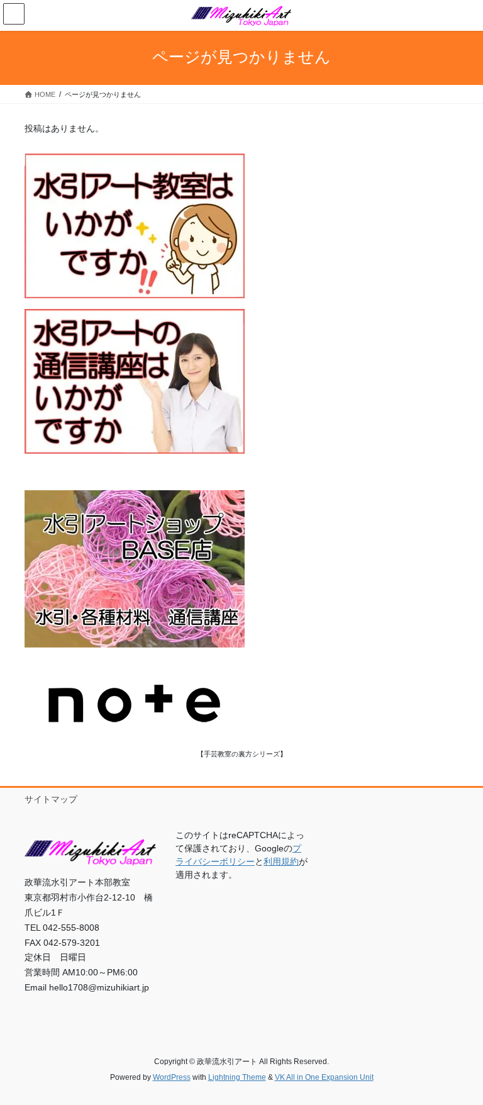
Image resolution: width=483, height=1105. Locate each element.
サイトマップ (51, 799)
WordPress (172, 1077)
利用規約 (281, 861)
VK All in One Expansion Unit (324, 1077)
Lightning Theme (237, 1077)
